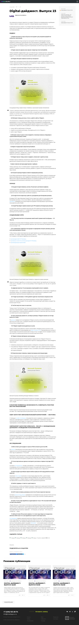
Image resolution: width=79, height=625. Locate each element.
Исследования (16, 551)
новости (20, 551)
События (43, 619)
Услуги (28, 617)
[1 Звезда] (12, 538)
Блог (42, 617)
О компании (30, 620)
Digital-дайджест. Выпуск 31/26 (67, 22)
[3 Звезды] (23, 538)
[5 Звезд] (34, 538)
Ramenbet (33, 523)
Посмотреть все (8, 602)
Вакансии (55, 617)
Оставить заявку (41, 611)
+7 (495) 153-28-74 (10, 612)
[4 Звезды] (28, 538)
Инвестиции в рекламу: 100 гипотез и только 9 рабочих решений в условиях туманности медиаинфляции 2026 (67, 16)
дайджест (11, 551)
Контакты (55, 619)
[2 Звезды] (17, 538)
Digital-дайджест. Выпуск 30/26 (61, 584)
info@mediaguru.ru (10, 614)
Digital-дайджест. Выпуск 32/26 (67, 10)
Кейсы (28, 619)
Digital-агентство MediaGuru (20, 15)
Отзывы (43, 620)
